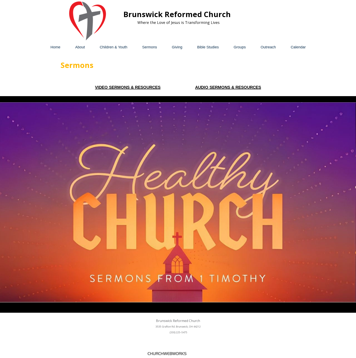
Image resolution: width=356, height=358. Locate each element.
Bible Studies (208, 47)
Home (55, 47)
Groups (240, 47)
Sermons (149, 47)
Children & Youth (113, 47)
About (80, 47)
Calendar (298, 47)
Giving (177, 47)
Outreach (268, 47)
